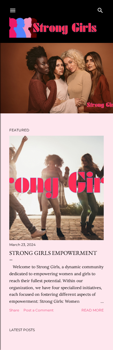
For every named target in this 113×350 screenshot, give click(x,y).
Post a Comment (38, 310)
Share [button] (14, 310)
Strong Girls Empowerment (53, 253)
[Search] (100, 9)
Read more (92, 310)
